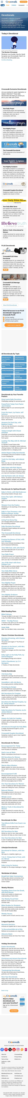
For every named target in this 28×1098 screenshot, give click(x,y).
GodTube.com (18, 1073)
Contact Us (4, 1056)
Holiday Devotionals (18, 388)
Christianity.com (18, 1075)
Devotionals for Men (6, 377)
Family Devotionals (7, 370)
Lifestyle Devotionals (18, 377)
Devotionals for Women (19, 371)
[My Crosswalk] (10, 996)
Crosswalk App (18, 1054)
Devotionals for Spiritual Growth (19, 358)
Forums (14, 5)
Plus (7, 5)
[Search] (3, 5)
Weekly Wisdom (19, 381)
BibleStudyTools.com (6, 1073)
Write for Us (17, 1059)
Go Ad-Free (24, 1)
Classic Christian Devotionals (20, 365)
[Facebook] (2, 1049)
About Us (3, 1054)
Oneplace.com (18, 1078)
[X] (10, 1049)
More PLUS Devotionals (10, 305)
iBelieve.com (4, 1075)
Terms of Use (4, 1059)
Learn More (14, 1011)
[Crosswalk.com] (11, 2)
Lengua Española (7, 387)
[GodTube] (26, 1049)
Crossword (21, 5)
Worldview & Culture (5, 382)
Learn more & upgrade (14, 325)
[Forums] (22, 1049)
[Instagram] (18, 1049)
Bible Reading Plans (6, 365)
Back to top (4, 990)
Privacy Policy (18, 1056)
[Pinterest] (6, 1049)
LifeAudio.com (5, 1078)
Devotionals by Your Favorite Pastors (6, 359)
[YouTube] (14, 1049)
